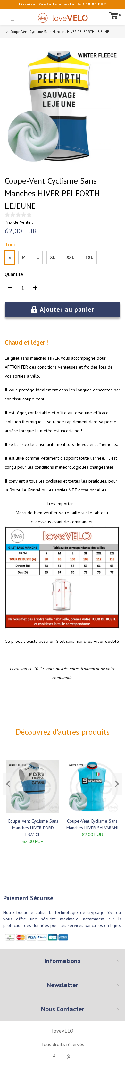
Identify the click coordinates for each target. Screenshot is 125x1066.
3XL (89, 257)
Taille (11, 244)
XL (52, 257)
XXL (70, 257)
